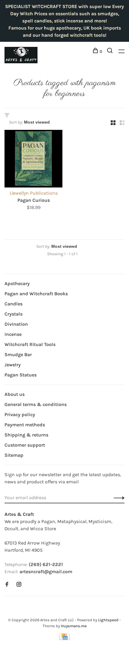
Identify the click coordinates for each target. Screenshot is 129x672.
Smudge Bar (18, 354)
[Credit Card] (64, 638)
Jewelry (12, 364)
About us (14, 394)
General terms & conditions (35, 404)
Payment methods (24, 425)
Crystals (13, 314)
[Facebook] (6, 585)
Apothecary (17, 283)
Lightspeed (108, 620)
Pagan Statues (20, 375)
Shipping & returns (26, 435)
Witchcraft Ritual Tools (30, 344)
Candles (13, 304)
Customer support (24, 445)
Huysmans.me (74, 626)
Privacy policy (19, 414)
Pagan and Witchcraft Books (36, 293)
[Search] (110, 51)
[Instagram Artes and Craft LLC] (18, 585)
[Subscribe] (117, 497)
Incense (13, 334)
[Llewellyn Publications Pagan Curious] (33, 160)
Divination (16, 324)
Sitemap (13, 455)
